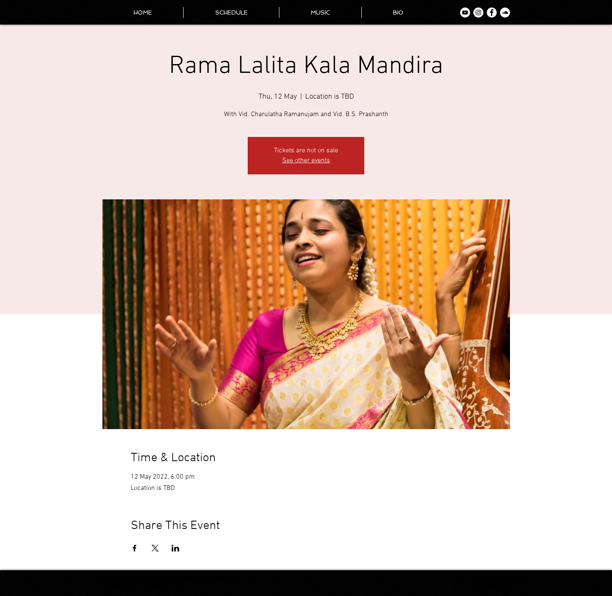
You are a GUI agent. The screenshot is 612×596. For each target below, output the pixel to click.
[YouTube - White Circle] (465, 12)
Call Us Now (499, 578)
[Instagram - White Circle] (478, 12)
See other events (306, 160)
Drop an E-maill (496, 584)
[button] (398, 12)
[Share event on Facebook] (135, 548)
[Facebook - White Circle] (492, 12)
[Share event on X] (155, 548)
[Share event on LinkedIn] (175, 548)
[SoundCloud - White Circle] (505, 12)
